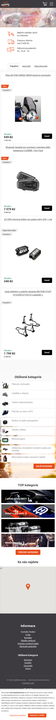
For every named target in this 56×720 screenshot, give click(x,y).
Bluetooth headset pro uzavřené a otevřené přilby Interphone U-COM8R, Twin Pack (28, 149)
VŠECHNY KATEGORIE (28, 552)
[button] (28, 587)
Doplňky (28, 663)
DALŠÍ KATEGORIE (44, 466)
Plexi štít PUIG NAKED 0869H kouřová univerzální (28, 75)
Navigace (28, 660)
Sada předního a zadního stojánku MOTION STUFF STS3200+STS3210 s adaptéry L (28, 293)
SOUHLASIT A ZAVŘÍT (37, 715)
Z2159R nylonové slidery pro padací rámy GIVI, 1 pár (28, 219)
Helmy (28, 668)
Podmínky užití (28, 683)
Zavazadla (28, 666)
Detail (46, 136)
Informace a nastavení (17, 715)
